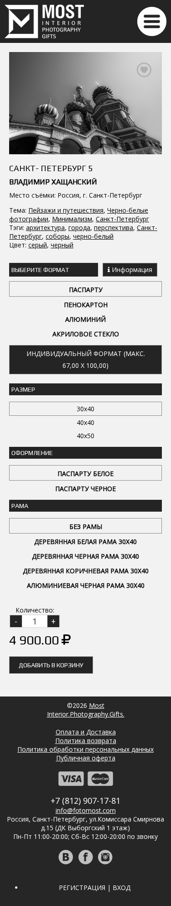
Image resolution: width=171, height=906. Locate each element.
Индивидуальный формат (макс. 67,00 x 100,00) (85, 359)
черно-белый (93, 236)
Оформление (32, 452)
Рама (19, 505)
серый (37, 245)
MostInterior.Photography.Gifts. (85, 709)
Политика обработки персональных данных (85, 749)
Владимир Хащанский (53, 182)
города (79, 227)
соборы (57, 236)
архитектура (45, 227)
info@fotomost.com (86, 810)
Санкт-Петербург (122, 219)
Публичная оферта (85, 758)
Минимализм (72, 219)
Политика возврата (85, 740)
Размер (23, 389)
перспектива (113, 227)
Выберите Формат (40, 269)
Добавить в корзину (51, 665)
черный (62, 245)
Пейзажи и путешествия (66, 210)
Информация (131, 269)
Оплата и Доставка (86, 732)
